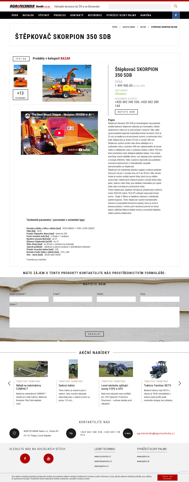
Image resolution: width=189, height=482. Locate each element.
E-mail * (56, 294)
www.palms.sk (143, 461)
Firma (142, 294)
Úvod (114, 27)
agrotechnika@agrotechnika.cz (156, 433)
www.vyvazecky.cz (102, 456)
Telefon (100, 294)
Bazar (143, 27)
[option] (30, 383)
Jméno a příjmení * (17, 294)
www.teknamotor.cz (103, 461)
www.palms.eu (143, 456)
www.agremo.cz (101, 466)
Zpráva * (13, 304)
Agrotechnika (129, 27)
